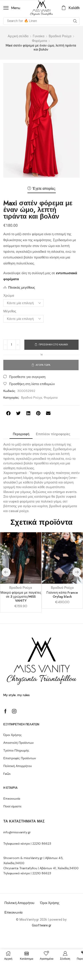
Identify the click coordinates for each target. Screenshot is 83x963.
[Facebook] (5, 711)
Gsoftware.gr (41, 925)
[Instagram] (14, 711)
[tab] (21, 434)
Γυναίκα (38, 36)
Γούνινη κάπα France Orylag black (62, 594)
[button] (11, 8)
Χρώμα (8, 295)
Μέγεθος (9, 311)
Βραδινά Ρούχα (60, 36)
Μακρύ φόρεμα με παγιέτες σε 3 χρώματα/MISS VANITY (20, 596)
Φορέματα (39, 41)
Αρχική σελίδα (18, 36)
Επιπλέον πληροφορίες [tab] (53, 434)
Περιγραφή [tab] (21, 434)
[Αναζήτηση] (75, 21)
